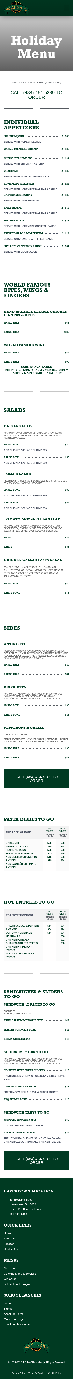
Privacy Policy (18, 1373)
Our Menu (10, 1268)
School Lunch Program (18, 1284)
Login (7, 1303)
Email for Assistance (17, 1324)
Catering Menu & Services (20, 1273)
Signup (8, 1308)
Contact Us (11, 1249)
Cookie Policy (54, 1373)
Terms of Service (36, 1373)
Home (7, 1233)
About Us (9, 1238)
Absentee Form (13, 1313)
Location (9, 1243)
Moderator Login (14, 1319)
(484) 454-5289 (39, 92)
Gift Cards (10, 1278)
